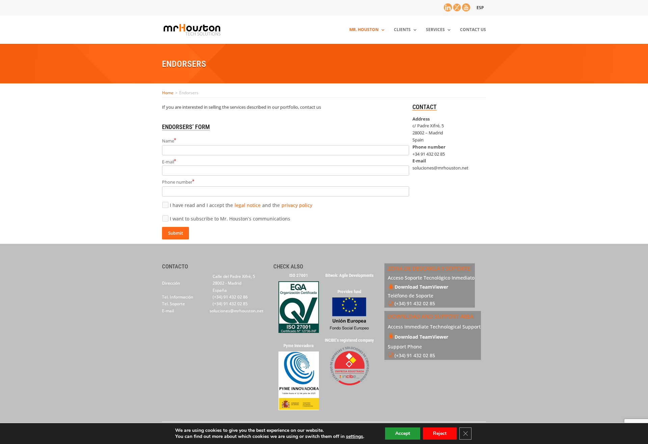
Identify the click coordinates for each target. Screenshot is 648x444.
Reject (440, 433)
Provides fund (349, 291)
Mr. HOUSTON (364, 29)
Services (435, 29)
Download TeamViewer (421, 287)
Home (167, 93)
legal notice (248, 205)
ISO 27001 (298, 275)
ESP (480, 7)
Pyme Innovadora (299, 345)
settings (354, 437)
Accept (402, 433)
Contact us (473, 29)
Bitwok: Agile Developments (349, 275)
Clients (402, 29)
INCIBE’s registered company (349, 340)
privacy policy (296, 205)
